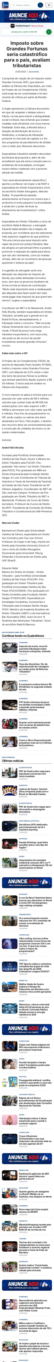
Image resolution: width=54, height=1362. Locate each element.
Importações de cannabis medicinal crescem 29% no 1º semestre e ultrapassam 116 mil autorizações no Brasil (35, 864)
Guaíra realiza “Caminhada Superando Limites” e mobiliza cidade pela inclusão (35, 1268)
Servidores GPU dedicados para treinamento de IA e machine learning (33, 827)
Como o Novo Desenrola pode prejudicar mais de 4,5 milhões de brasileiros (35, 743)
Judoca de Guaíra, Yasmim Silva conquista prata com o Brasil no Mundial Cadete (33, 791)
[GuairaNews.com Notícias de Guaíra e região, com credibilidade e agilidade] (5, 5)
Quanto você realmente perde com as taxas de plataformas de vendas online (34, 725)
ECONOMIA (34, 71)
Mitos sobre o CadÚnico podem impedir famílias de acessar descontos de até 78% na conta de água (35, 1327)
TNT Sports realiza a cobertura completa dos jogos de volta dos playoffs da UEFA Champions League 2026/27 (35, 967)
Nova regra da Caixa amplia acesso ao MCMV (33, 1210)
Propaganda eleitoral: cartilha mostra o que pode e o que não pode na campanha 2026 (35, 1083)
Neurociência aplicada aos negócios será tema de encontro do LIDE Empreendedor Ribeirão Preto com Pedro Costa (34, 1305)
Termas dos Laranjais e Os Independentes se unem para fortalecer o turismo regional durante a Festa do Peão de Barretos (34, 1247)
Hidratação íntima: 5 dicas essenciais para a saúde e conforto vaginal (33, 1121)
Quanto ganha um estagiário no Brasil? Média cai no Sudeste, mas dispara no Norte (35, 1194)
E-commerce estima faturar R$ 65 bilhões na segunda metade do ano (35, 687)
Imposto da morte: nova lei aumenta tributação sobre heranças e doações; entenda (34, 649)
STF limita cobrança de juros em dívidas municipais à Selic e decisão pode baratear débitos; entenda (34, 706)
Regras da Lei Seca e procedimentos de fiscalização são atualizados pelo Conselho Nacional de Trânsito (35, 1102)
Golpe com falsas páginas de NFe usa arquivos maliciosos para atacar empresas (34, 1047)
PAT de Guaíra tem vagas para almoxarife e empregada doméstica (34, 809)
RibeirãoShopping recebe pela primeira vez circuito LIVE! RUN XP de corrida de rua (35, 1227)
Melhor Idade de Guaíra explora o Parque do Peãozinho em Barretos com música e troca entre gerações (35, 988)
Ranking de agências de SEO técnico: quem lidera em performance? (34, 1176)
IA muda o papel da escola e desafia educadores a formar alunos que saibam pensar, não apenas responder (34, 1347)
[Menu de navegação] (49, 5)
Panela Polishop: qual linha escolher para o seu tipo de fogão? (33, 845)
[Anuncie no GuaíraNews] (27, 16)
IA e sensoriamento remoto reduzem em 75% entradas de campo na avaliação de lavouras (35, 922)
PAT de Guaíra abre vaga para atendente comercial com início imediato (34, 774)
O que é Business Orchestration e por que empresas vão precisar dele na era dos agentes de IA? (35, 1140)
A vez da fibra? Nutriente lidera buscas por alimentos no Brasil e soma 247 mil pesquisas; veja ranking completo (35, 901)
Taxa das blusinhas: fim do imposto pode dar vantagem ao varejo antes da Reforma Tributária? (34, 668)
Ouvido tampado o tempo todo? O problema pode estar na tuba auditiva (34, 1065)
